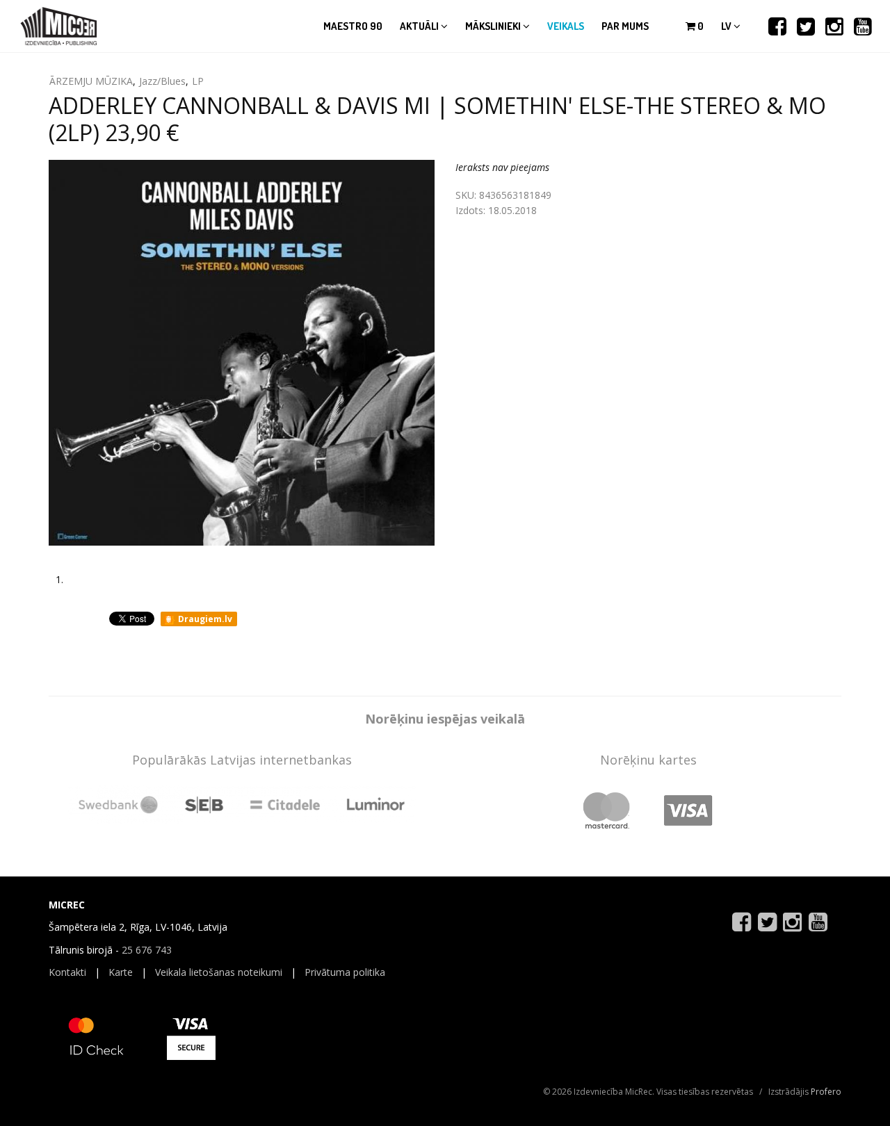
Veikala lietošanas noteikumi (218, 972)
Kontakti (67, 972)
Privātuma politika (345, 972)
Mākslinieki (494, 26)
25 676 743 (147, 949)
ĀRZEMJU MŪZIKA (91, 81)
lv (727, 26)
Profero (826, 1092)
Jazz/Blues (162, 81)
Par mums (625, 26)
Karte (120, 972)
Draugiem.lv (204, 619)
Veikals (565, 26)
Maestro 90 (352, 26)
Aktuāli (420, 26)
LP (198, 81)
